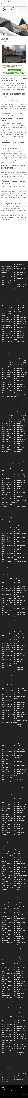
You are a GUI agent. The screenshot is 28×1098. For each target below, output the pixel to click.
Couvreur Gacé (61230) (19, 461)
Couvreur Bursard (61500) (6, 359)
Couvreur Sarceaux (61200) (6, 1016)
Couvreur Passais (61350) (6, 783)
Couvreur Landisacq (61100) (7, 590)
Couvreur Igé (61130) (5, 486)
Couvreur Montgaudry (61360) (7, 722)
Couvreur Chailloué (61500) (19, 370)
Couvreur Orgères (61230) (6, 775)
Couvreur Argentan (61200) (19, 272)
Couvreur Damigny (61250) (19, 425)
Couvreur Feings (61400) (19, 441)
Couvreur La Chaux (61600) (19, 523)
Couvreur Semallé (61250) (19, 1020)
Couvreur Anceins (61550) (6, 268)
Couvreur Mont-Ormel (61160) (7, 714)
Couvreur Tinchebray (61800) (7, 1046)
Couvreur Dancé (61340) (6, 427)
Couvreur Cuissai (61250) (19, 423)
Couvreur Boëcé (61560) (19, 335)
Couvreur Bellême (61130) (6, 325)
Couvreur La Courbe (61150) (7, 531)
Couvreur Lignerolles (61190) (7, 647)
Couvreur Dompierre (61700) (7, 429)
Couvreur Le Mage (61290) (19, 612)
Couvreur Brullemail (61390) (7, 355)
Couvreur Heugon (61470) (19, 484)
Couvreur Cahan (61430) (19, 359)
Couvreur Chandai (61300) (6, 384)
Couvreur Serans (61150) (6, 1026)
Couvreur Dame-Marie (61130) (7, 425)
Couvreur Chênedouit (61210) (7, 388)
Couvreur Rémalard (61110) (20, 806)
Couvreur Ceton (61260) (19, 368)
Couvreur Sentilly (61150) (6, 1024)
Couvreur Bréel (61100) (6, 347)
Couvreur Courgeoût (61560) (7, 415)
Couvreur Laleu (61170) (6, 588)
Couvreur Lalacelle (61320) (19, 586)
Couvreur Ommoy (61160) (19, 771)
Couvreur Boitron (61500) (6, 341)
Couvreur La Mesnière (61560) (20, 567)
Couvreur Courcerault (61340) (7, 413)
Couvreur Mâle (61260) (6, 677)
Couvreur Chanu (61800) (19, 384)
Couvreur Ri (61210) (5, 810)
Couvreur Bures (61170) (19, 357)
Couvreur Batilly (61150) (6, 311)
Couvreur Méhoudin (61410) (7, 690)
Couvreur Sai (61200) (18, 818)
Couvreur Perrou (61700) (19, 783)
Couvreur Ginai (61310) (19, 470)
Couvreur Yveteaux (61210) (19, 1079)
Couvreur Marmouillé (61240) (20, 685)
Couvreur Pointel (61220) (6, 791)
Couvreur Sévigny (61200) (6, 1028)
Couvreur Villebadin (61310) (19, 1066)
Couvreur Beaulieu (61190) (6, 319)
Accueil (2, 41)
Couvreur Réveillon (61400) (19, 808)
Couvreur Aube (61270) (6, 280)
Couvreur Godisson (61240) (20, 474)
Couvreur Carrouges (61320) (20, 362)
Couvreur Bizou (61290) (19, 333)
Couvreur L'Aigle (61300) (6, 498)
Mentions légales (10, 1090)
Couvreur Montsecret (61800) (20, 730)
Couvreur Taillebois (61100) (6, 1036)
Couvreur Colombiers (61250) (7, 396)
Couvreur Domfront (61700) (20, 427)
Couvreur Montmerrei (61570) (7, 726)
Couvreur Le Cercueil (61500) (7, 600)
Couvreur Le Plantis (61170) (7, 639)
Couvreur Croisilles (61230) (6, 421)
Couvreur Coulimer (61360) (19, 406)
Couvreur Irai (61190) (18, 486)
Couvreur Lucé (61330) (19, 667)
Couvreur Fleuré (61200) (19, 447)
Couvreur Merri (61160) (6, 706)
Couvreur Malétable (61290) (20, 677)
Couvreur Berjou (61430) (19, 331)
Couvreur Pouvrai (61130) (6, 795)
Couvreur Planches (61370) (19, 787)
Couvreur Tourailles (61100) (19, 1048)
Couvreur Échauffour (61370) (7, 433)
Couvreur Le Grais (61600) (19, 608)
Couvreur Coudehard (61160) (7, 406)
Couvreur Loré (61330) (18, 659)
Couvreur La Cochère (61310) (7, 527)
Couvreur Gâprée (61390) (19, 463)
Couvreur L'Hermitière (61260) (7, 502)
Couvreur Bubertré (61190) (19, 355)
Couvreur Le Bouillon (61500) (7, 598)
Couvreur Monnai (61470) (19, 712)
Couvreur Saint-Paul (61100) (20, 967)
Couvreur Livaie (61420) (6, 649)
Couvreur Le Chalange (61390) (20, 600)
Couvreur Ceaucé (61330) (6, 364)
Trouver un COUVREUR (7, 1)
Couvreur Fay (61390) (5, 441)
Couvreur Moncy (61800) (6, 712)
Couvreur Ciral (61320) (18, 388)
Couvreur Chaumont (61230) (7, 386)
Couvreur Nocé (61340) (19, 761)
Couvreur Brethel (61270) (6, 351)
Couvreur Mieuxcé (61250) (6, 710)
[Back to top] (24, 1094)
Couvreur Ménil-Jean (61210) (20, 702)
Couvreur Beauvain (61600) (19, 319)
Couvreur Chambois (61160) (7, 372)
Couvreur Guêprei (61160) (19, 476)
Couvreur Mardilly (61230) (6, 685)
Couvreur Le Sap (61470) (6, 643)
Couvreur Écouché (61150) (19, 435)
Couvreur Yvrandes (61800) (7, 1081)
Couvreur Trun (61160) (18, 1054)
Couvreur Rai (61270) (5, 804)
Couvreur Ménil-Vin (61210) (6, 704)
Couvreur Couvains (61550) (6, 419)
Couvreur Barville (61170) (19, 307)
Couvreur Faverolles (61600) (20, 439)
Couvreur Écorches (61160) (7, 435)
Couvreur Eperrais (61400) (6, 437)
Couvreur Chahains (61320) (6, 370)
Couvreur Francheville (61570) (7, 457)
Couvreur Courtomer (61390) (7, 417)
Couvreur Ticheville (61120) (19, 1044)
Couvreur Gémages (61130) (20, 465)
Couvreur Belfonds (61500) (6, 321)
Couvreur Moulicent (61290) (7, 738)
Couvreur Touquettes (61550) (7, 1048)
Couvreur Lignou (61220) (19, 647)
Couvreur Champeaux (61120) (20, 374)
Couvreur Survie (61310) (19, 1034)
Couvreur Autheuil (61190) (6, 296)
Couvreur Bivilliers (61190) (6, 333)
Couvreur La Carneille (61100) (20, 508)
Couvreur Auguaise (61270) (6, 288)
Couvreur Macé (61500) (6, 671)
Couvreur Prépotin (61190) (6, 798)
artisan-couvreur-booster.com (11, 1087)
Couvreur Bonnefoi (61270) (19, 341)
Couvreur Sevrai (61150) (19, 1028)
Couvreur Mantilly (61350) (6, 679)
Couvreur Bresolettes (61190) (20, 347)
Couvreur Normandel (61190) (20, 765)
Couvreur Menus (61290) (19, 704)
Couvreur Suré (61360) (6, 1034)
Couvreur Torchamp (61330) (20, 1046)
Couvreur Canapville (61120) (7, 362)
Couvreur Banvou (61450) (6, 307)
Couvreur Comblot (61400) (6, 398)
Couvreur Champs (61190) (6, 382)
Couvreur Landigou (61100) (19, 588)
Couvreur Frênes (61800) (19, 457)
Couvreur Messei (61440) (19, 706)
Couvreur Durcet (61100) (6, 431)
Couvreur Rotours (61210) (6, 816)
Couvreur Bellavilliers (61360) (20, 321)
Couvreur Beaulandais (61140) (20, 317)
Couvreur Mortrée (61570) (19, 734)
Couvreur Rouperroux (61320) (7, 818)
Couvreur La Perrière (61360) (20, 571)
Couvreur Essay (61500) (19, 437)
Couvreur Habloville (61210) (20, 480)
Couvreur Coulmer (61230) (6, 408)
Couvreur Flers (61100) (6, 447)
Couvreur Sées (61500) (19, 1016)
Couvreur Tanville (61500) (6, 1040)
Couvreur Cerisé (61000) (19, 364)
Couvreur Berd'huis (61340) (6, 331)
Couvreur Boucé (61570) (19, 345)
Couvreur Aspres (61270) (6, 276)
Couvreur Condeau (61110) (6, 404)
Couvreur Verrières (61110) (6, 1064)
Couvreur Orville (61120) (19, 779)
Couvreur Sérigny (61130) (19, 1026)
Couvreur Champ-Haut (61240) (20, 372)
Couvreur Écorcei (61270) (19, 433)
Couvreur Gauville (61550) (6, 465)
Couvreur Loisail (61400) (19, 649)
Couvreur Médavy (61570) (19, 688)
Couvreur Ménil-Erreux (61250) (20, 690)
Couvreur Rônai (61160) (6, 814)
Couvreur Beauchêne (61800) (20, 315)
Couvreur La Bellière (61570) (7, 508)
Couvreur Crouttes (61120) (19, 421)
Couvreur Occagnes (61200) (20, 769)
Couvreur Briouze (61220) (19, 353)
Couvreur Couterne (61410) (19, 417)
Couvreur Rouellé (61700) (19, 816)
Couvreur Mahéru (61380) (6, 675)
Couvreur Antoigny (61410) (19, 268)
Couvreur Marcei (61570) (19, 679)
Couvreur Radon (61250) (19, 802)
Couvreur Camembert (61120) (20, 360)
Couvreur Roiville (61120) (19, 810)
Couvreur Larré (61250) (6, 594)
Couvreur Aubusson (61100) (20, 284)
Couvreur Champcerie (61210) (7, 374)
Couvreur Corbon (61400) (19, 404)
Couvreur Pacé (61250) (6, 781)
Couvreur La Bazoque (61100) (20, 506)
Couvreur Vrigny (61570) (6, 1079)
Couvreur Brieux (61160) (6, 353)
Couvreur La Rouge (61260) (6, 578)
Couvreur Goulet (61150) (6, 476)
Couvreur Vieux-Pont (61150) (7, 1066)
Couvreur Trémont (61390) (6, 1054)
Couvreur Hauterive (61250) (20, 482)
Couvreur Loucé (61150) (6, 663)
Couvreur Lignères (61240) (19, 645)
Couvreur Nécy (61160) (19, 749)
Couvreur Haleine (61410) (6, 482)
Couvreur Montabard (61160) (20, 714)
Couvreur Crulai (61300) (6, 423)
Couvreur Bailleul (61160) (19, 305)
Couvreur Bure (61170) (6, 357)
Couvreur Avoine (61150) (6, 302)
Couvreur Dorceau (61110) (19, 429)
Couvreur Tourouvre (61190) (20, 1052)
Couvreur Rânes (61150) (6, 806)
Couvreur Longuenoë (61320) (20, 653)
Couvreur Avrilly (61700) (19, 302)
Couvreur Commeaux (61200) (20, 398)
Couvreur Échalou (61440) (19, 431)
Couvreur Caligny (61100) (6, 360)
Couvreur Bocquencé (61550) (7, 335)
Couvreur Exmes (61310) (6, 439)
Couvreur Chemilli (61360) (19, 386)
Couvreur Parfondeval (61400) (20, 781)
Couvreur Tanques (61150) (19, 1036)
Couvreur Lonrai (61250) (6, 659)
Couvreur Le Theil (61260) (6, 645)
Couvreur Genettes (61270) (20, 467)
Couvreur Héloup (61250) (6, 484)
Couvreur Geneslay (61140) (7, 467)
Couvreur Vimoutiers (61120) (20, 1073)
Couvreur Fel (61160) (5, 445)
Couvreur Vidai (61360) (18, 1064)
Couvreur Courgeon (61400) (20, 413)
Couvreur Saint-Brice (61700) (20, 842)
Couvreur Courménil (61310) (20, 415)
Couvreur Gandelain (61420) (7, 463)
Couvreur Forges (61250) (19, 455)
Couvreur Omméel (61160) (6, 771)
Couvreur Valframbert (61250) (20, 1058)
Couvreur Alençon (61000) (6, 266)
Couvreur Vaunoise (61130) (6, 1062)
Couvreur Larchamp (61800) (20, 590)
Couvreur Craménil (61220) (19, 419)
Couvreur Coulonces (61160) (20, 408)
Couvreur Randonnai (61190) (20, 804)
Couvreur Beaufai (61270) (6, 317)
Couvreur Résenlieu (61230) (7, 808)
